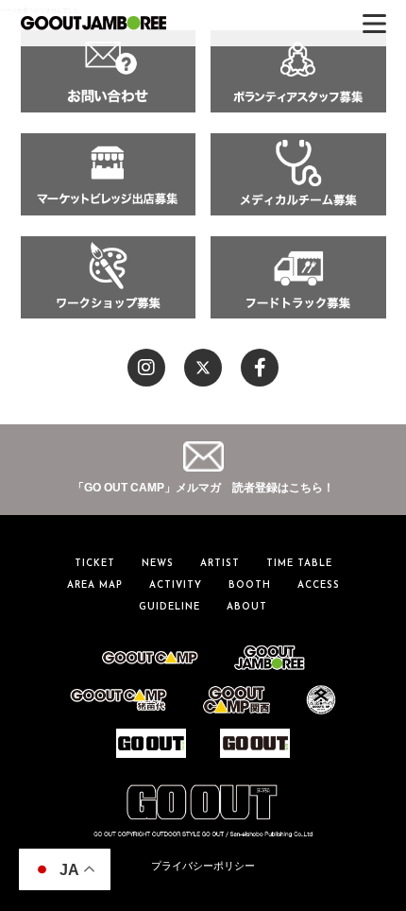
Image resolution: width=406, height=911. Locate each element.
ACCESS (318, 585)
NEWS (158, 564)
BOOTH (249, 585)
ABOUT (247, 607)
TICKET (95, 564)
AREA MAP (95, 585)
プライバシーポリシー (203, 865)
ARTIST (220, 564)
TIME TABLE (299, 564)
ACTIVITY (175, 585)
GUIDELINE (169, 607)
